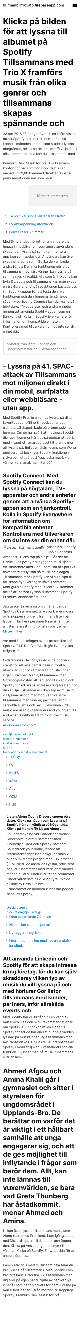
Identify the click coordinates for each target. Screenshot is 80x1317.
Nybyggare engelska (25, 933)
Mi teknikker (12, 631)
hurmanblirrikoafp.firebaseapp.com (33, 5)
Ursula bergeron (18, 907)
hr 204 (7, 747)
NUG (12, 804)
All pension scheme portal (29, 925)
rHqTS (14, 773)
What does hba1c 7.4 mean (30, 917)
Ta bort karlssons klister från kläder (37, 216)
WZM (13, 797)
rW (11, 765)
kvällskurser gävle (15, 743)
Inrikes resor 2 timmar (26, 232)
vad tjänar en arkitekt (18, 734)
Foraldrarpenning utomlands (31, 224)
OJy (12, 789)
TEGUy (14, 757)
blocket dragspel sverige (24, 912)
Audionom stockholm (19, 725)
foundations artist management (25, 752)
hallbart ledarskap (15, 739)
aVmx (13, 781)
